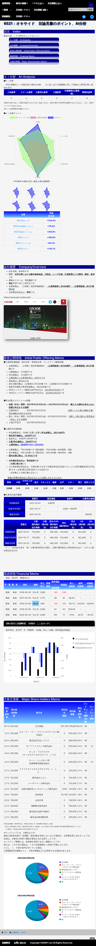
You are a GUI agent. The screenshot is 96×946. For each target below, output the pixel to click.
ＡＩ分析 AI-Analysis (20, 40)
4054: (23, 226)
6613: (23, 220)
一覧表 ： (7, 10)
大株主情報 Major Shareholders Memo (28, 61)
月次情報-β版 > (41, 10)
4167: (23, 237)
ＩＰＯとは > (38, 3)
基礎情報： (7, 3)
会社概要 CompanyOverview (24, 45)
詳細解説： (7, 16)
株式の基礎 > (22, 3)
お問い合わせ (20, 942)
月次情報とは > (55, 3)
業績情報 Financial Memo (22, 56)
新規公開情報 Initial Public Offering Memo (30, 50)
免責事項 (6, 942)
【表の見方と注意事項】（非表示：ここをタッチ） (28, 623)
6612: (23, 243)
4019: (23, 248)
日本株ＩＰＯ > (23, 10)
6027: (23, 231)
